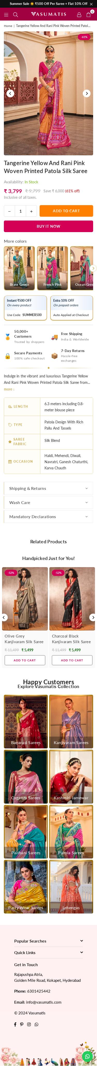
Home (8, 26)
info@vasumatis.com (43, 1002)
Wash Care (20, 502)
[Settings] (79, 14)
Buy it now (49, 226)
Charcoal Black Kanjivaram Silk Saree (71, 639)
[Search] (15, 14)
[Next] (87, 93)
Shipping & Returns (27, 488)
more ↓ (9, 389)
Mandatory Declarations (32, 516)
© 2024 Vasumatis (30, 1013)
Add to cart (25, 660)
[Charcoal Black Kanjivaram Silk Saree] (72, 599)
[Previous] (10, 93)
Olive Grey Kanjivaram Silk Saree (24, 639)
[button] (88, 14)
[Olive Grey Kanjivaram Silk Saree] (25, 599)
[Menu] (6, 14)
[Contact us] (87, 1056)
